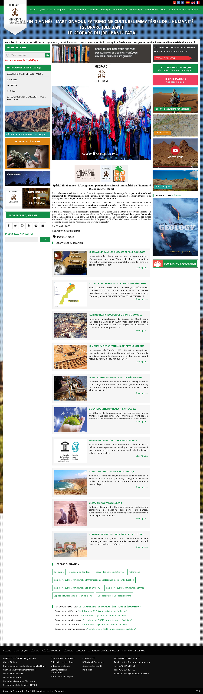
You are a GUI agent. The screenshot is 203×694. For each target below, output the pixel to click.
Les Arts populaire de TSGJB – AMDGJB (25, 74)
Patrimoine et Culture (155, 9)
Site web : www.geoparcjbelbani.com (131, 673)
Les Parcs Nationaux (13, 673)
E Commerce (88, 658)
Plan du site (60, 691)
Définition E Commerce (93, 662)
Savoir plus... (142, 267)
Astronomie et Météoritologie (127, 9)
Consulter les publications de (93, 620)
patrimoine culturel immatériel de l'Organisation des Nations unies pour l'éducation (94, 579)
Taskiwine (59, 571)
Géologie (93, 9)
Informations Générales (127, 658)
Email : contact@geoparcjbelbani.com (132, 662)
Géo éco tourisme (77, 9)
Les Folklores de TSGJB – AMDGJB (44, 42)
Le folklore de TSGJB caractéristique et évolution (85, 42)
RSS (198, 691)
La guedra (12, 85)
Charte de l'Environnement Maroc (19, 669)
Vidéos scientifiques (60, 665)
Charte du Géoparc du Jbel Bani (19, 658)
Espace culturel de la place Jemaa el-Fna (73, 595)
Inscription (87, 669)
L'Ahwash (12, 79)
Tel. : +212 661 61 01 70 (124, 665)
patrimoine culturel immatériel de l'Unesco (126, 587)
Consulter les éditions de (91, 624)
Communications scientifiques (59, 671)
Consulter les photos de (91, 615)
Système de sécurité (92, 665)
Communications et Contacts (183, 9)
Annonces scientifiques (62, 676)
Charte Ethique (10, 662)
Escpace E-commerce (165, 58)
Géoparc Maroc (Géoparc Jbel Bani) (114, 595)
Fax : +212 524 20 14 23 (124, 669)
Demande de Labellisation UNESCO (20, 685)
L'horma (11, 91)
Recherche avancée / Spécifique (21, 60)
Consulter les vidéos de (91, 611)
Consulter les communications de (95, 628)
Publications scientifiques (63, 662)
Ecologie (105, 9)
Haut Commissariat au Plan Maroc (19, 681)
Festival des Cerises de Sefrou (109, 571)
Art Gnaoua (134, 571)
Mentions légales (44, 691)
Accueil (32, 9)
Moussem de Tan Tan (79, 571)
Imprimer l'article (65, 236)
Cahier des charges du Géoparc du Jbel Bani (24, 665)
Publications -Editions (63, 658)
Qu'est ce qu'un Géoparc (52, 9)
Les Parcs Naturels (12, 677)
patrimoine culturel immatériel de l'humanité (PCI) (77, 587)
